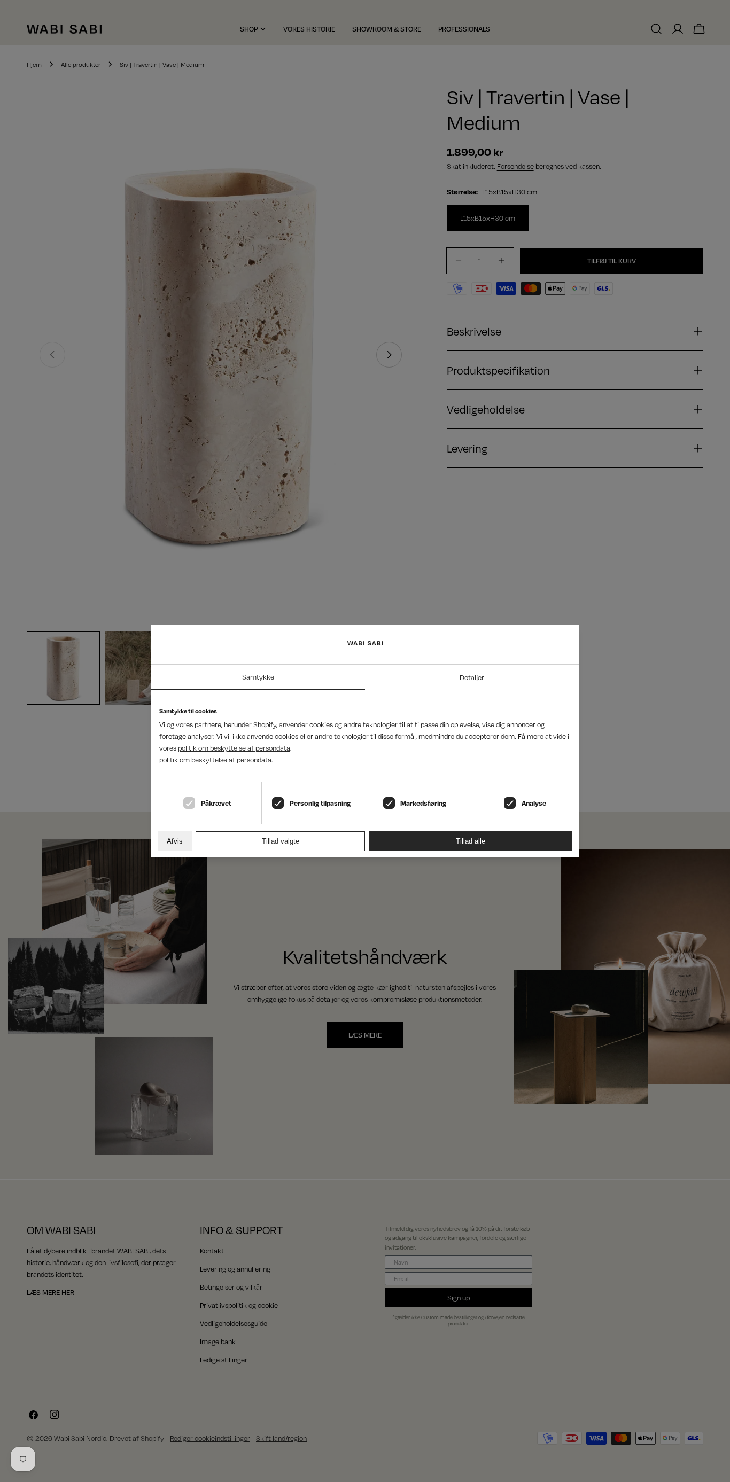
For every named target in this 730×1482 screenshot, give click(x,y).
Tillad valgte (280, 841)
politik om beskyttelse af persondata (234, 748)
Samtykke (258, 677)
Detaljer (472, 677)
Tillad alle (470, 841)
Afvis (175, 841)
